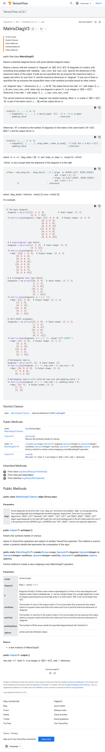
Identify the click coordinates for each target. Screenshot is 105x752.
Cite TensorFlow (61, 723)
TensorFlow (7, 22)
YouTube (7, 723)
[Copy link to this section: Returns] (13, 642)
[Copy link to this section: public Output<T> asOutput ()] (35, 530)
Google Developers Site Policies (77, 685)
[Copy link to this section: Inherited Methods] (29, 466)
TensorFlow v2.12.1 (14, 12)
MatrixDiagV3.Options (20, 413)
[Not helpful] (100, 22)
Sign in (99, 3)
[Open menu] (4, 3)
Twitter (6, 719)
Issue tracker (59, 706)
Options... (88, 447)
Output (7, 436)
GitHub (6, 715)
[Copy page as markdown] (41, 29)
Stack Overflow (60, 715)
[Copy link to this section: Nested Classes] (26, 406)
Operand (47, 444)
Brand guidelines (61, 719)
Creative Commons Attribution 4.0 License (77, 682)
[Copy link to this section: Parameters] (17, 504)
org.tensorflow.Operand (33, 478)
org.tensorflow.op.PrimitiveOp (33, 471)
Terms (6, 733)
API (17, 22)
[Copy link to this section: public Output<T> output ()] (33, 655)
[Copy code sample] (99, 107)
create (28, 444)
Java (42, 22)
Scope (34, 444)
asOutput (29, 436)
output (28, 454)
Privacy (14, 733)
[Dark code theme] (95, 107)
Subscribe (46, 739)
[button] (25, 471)
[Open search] (71, 3)
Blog (5, 706)
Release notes (60, 710)
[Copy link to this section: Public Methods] (25, 422)
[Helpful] (96, 22)
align (27, 429)
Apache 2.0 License (40, 685)
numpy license (77, 687)
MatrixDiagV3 (58, 413)
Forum (6, 710)
